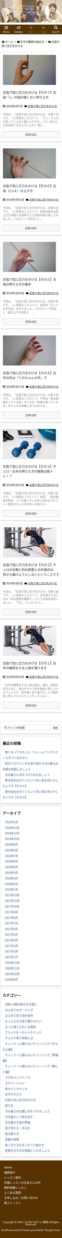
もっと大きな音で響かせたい (23, 1021)
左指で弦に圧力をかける (42, 106)
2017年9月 (11, 912)
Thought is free (51, 1230)
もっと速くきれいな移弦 (20, 1027)
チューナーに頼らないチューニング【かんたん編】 (30, 1046)
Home (8, 1167)
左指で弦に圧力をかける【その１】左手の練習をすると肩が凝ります (29, 665)
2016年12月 (12, 962)
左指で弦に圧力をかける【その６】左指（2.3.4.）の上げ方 (29, 188)
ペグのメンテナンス (17, 1077)
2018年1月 (11, 889)
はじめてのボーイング (19, 1010)
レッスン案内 (12, 1177)
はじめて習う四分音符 (19, 1015)
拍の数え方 (12, 1134)
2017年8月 (11, 918)
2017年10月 (12, 906)
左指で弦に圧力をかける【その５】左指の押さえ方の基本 (29, 282)
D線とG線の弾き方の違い (21, 1004)
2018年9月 (11, 844)
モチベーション (15, 1083)
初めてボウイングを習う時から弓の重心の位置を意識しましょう (30, 766)
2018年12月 (12, 827)
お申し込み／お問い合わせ (21, 1198)
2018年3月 (11, 878)
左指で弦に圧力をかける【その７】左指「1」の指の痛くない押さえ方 (29, 95)
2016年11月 (12, 968)
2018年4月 (11, 872)
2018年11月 (12, 833)
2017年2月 (11, 951)
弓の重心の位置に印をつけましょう (27, 1111)
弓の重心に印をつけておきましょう (27, 775)
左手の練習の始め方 (32, 42)
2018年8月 (11, 850)
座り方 (9, 1105)
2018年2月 (11, 884)
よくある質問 (12, 1192)
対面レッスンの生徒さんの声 (22, 1182)
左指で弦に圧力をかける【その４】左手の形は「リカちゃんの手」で (29, 375)
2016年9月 (11, 979)
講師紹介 (9, 1172)
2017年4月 (11, 940)
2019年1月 (11, 822)
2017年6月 (11, 929)
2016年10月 (12, 974)
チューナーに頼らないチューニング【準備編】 (30, 1058)
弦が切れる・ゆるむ (17, 1128)
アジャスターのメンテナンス (23, 1032)
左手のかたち (13, 1094)
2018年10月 (12, 839)
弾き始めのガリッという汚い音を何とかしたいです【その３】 (30, 794)
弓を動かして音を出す (19, 1117)
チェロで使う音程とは (19, 1038)
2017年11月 (12, 901)
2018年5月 (11, 867)
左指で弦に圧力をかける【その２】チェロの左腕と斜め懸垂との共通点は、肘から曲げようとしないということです (31, 569)
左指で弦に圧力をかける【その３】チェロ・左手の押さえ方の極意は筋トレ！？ (29, 471)
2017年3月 (11, 946)
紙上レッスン (12, 1203)
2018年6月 (11, 861)
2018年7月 (11, 856)
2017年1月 (11, 957)
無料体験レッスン (15, 1187)
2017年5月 (11, 934)
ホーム (9, 42)
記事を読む (31, 134)
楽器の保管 (12, 1139)
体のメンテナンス (16, 1089)
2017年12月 (12, 895)
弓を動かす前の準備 (17, 1122)
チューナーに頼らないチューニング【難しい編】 (30, 1069)
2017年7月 (11, 923)
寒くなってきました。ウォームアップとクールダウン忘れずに (30, 755)
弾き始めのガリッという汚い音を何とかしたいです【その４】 (30, 783)
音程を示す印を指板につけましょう (27, 1150)
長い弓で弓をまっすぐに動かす (24, 1145)
